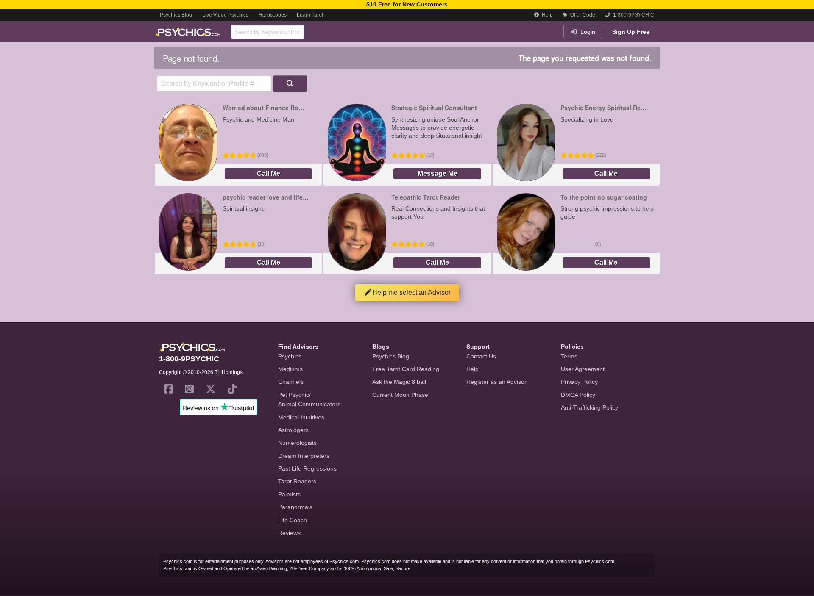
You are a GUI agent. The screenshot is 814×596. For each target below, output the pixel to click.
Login (587, 31)
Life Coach (292, 520)
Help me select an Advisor (411, 292)
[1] (290, 83)
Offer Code (582, 15)
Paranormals (295, 507)
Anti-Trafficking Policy (589, 407)
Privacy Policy (579, 381)
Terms (569, 356)
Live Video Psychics (225, 15)
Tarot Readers (297, 481)
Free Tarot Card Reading (405, 369)
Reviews (289, 532)
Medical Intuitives (301, 417)
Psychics (289, 356)
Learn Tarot (310, 15)
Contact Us (481, 356)
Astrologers (293, 430)
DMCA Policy (578, 394)
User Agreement (583, 369)
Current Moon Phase (400, 394)
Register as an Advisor (496, 381)
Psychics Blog (176, 15)
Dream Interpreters (303, 455)
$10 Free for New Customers (407, 4)
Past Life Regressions (307, 468)
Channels (291, 381)
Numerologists (297, 442)
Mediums (290, 369)
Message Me (437, 173)
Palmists (289, 494)
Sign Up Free (631, 31)
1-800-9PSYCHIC (633, 15)
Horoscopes (273, 15)
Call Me (268, 173)
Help (547, 15)
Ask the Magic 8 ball (399, 381)
